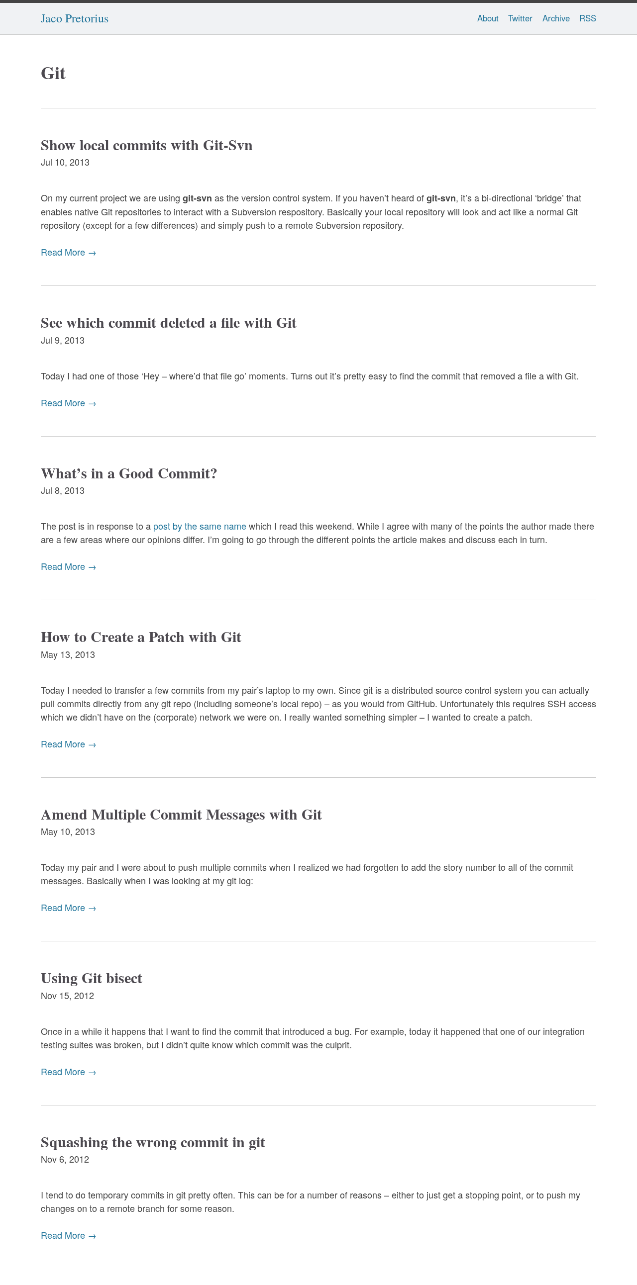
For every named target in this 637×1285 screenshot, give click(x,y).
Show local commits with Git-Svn (147, 144)
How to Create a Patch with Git (141, 636)
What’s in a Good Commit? (129, 472)
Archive (556, 18)
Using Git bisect (91, 977)
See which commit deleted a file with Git (169, 322)
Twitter (520, 18)
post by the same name (199, 525)
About (488, 18)
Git (53, 72)
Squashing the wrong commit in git (153, 1141)
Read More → (69, 251)
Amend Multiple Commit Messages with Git (181, 814)
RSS (587, 18)
